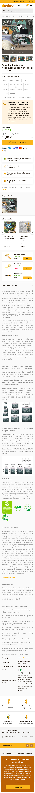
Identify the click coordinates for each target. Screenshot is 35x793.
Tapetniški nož (19, 273)
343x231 (12, 89)
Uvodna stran (6, 16)
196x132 (24, 80)
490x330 (5, 93)
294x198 (26, 85)
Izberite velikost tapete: (11, 76)
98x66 (4, 80)
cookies (22, 771)
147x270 (17, 80)
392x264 (19, 89)
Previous (3, 233)
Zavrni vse (17, 782)
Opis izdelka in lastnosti (9, 285)
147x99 (11, 80)
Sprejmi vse (18, 787)
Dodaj (27, 258)
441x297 (26, 89)
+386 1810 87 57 (10, 737)
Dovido (4, 189)
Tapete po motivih (24, 16)
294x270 (5, 89)
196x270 (5, 85)
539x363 (12, 93)
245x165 (12, 85)
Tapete (15, 16)
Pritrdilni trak (18, 264)
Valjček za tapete (19, 254)
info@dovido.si (28, 737)
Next (30, 37)
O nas (19, 756)
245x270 (19, 85)
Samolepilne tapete (24, 658)
